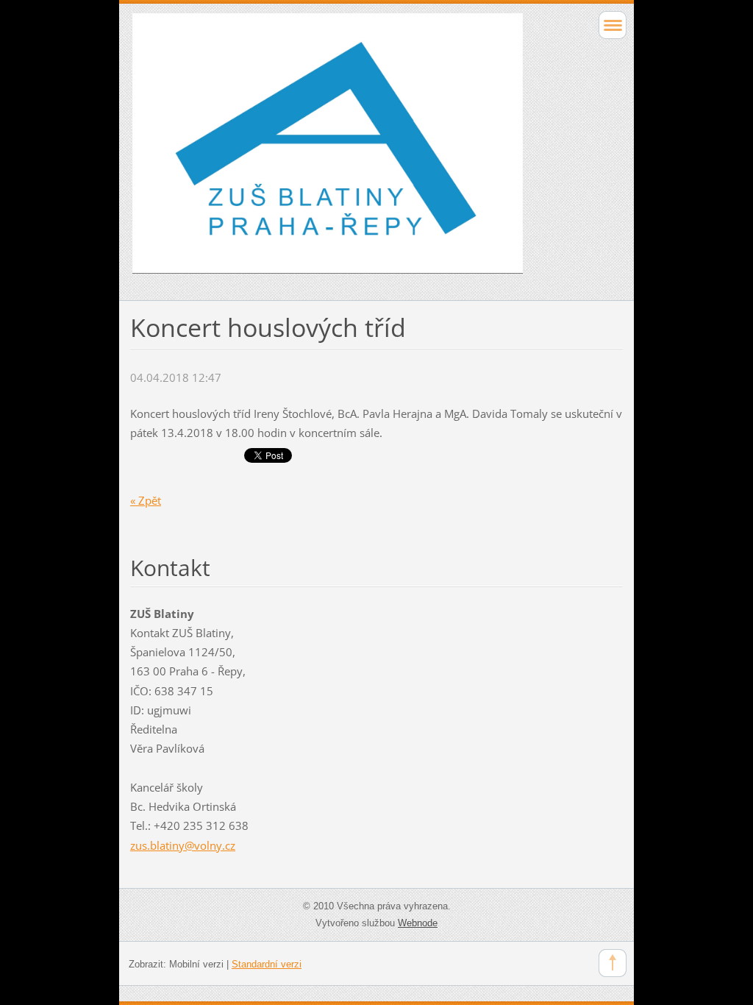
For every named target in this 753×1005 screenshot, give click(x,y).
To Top (613, 963)
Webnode (418, 922)
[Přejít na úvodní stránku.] (327, 150)
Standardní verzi (266, 964)
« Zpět (145, 500)
